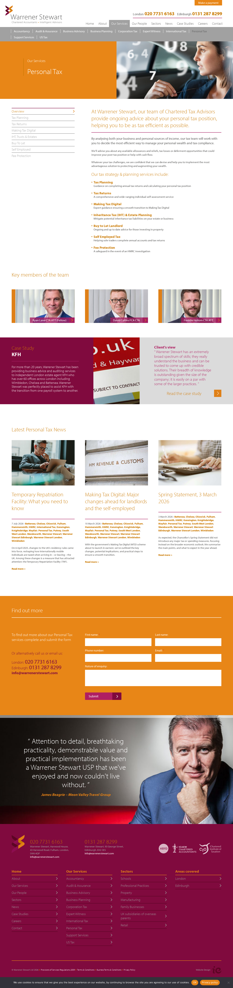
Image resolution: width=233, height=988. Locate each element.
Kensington (63, 527)
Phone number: (94, 650)
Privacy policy (210, 982)
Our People (139, 23)
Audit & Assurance (46, 31)
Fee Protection (104, 247)
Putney (57, 530)
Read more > (18, 568)
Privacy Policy (129, 969)
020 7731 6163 (46, 841)
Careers (203, 23)
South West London (129, 530)
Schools (126, 878)
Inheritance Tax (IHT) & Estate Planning (123, 215)
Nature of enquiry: (96, 666)
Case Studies (185, 23)
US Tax (43, 37)
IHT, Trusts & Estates (24, 137)
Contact (217, 23)
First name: (92, 634)
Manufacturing (130, 900)
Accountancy (22, 31)
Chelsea (41, 523)
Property (126, 893)
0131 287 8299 (101, 841)
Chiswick (51, 523)
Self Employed (21, 149)
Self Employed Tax (107, 237)
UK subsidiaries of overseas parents (138, 916)
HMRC (32, 527)
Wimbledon (18, 540)
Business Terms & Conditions (109, 969)
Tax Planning (103, 182)
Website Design (203, 969)
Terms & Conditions (85, 969)
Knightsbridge (20, 530)
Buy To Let (18, 143)
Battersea (30, 523)
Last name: (161, 634)
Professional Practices (135, 886)
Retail (124, 925)
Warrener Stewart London (48, 537)
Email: (159, 650)
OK (195, 982)
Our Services (119, 23)
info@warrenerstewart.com (35, 672)
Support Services (24, 37)
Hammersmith (20, 527)
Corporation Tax (127, 31)
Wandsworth (34, 534)
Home (90, 23)
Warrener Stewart (52, 534)
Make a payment (208, 3)
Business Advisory (74, 31)
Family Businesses (132, 907)
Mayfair (33, 530)
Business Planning (101, 31)
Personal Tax (199, 31)
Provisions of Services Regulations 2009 (58, 969)
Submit (93, 696)
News (169, 23)
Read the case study (184, 393)
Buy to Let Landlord (108, 226)
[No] (228, 982)
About (102, 23)
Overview (18, 111)
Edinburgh (199, 14)
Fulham (61, 523)
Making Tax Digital (107, 204)
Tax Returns (102, 193)
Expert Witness (151, 31)
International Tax (176, 31)
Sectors (156, 23)
